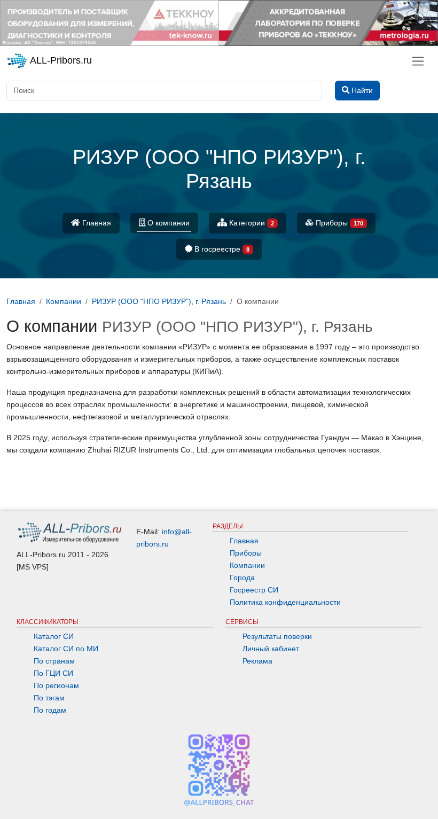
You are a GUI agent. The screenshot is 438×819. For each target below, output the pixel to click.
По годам (50, 710)
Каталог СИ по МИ (66, 648)
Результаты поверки (277, 636)
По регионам (56, 685)
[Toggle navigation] (418, 61)
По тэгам (49, 697)
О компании (167, 223)
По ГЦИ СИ (53, 673)
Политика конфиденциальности (285, 602)
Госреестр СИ (254, 590)
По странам (54, 661)
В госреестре (220, 249)
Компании (247, 565)
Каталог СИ (54, 636)
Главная (95, 223)
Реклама (257, 661)
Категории (250, 223)
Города (242, 577)
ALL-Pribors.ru (60, 60)
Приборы (338, 223)
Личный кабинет (271, 648)
